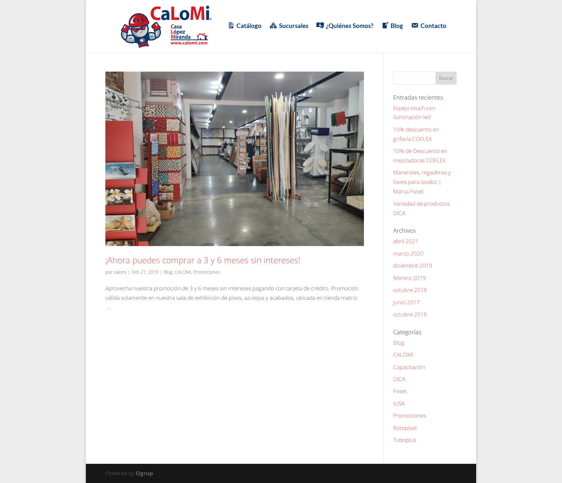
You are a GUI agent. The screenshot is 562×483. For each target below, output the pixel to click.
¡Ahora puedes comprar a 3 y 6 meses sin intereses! (202, 260)
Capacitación (409, 367)
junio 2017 (406, 302)
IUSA (399, 403)
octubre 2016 (410, 314)
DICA (399, 379)
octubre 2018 (410, 290)
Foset (400, 391)
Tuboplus (404, 440)
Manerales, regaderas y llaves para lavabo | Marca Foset (422, 182)
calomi (120, 272)
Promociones (207, 272)
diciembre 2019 (412, 265)
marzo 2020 (408, 253)
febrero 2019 (409, 278)
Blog (168, 272)
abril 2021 (406, 241)
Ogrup (144, 473)
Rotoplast (405, 428)
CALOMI (183, 272)
